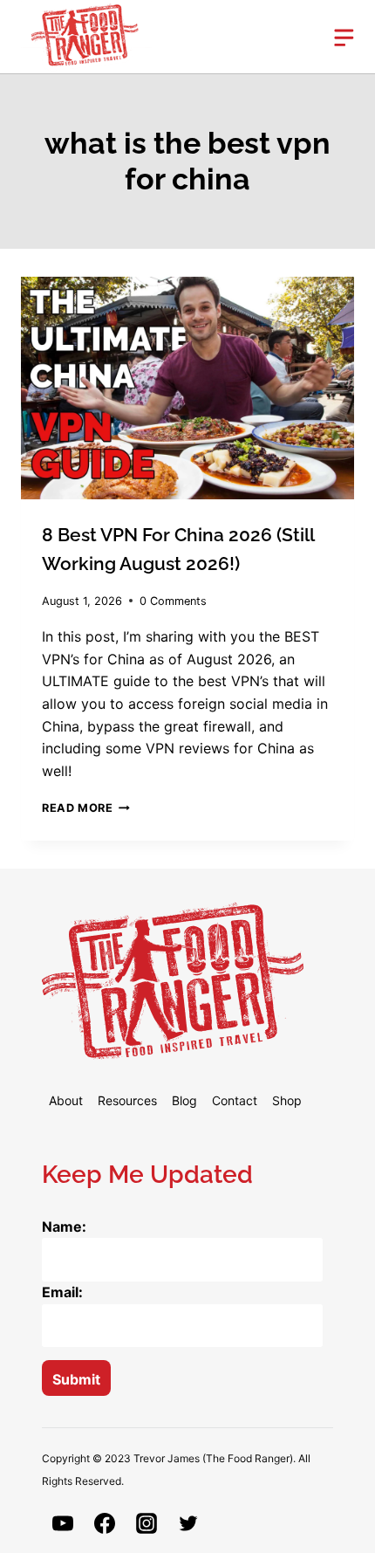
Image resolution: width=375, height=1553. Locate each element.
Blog (184, 1100)
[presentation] (187, 388)
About (66, 1100)
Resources (127, 1100)
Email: (62, 1292)
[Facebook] (105, 1523)
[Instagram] (146, 1523)
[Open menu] (333, 36)
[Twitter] (188, 1523)
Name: (64, 1226)
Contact (234, 1100)
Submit (76, 1379)
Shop (287, 1100)
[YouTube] (63, 1523)
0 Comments (173, 601)
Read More (86, 807)
